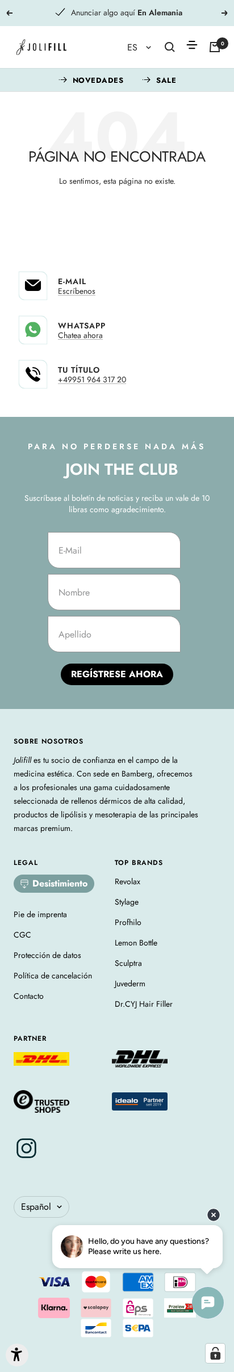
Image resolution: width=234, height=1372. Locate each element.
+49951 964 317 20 (92, 379)
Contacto (29, 996)
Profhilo (128, 922)
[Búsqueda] (170, 47)
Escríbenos (76, 291)
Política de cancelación (53, 975)
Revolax (127, 881)
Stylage (127, 901)
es (133, 47)
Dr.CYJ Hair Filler (144, 1004)
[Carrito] (214, 47)
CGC (22, 934)
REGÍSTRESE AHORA (117, 674)
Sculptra (128, 963)
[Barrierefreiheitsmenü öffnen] (17, 1355)
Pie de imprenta (40, 914)
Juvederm (130, 983)
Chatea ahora (80, 335)
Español (36, 1206)
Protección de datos (47, 955)
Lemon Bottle (136, 942)
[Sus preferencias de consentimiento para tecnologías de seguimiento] (215, 1353)
